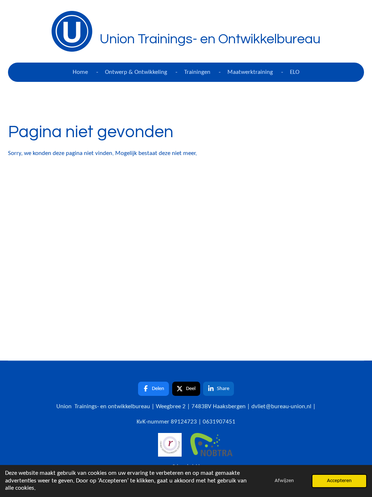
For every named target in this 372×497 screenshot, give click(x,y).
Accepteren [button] (339, 481)
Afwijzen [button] (284, 481)
